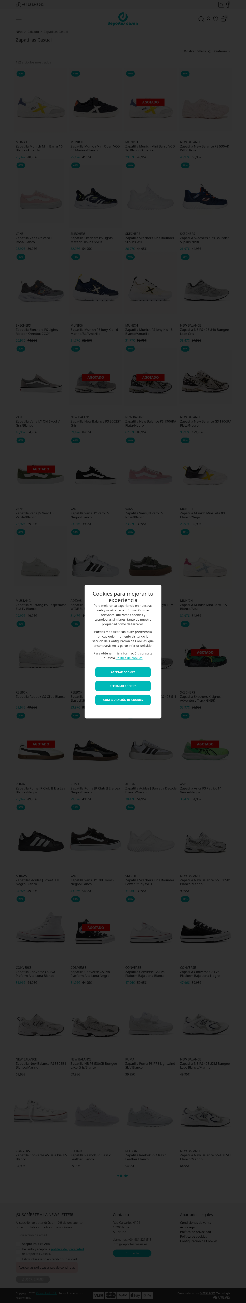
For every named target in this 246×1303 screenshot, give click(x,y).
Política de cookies (129, 658)
